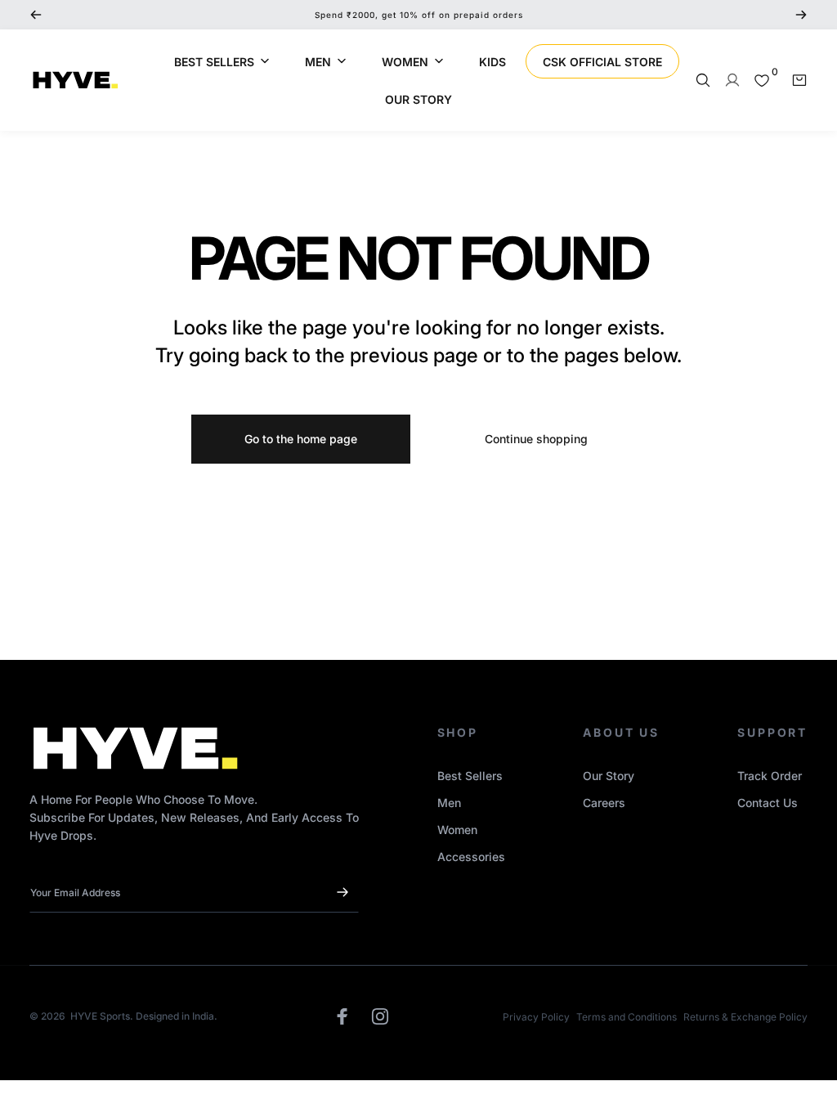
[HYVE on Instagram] (380, 1016)
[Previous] (36, 14)
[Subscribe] (342, 892)
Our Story (608, 776)
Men (449, 803)
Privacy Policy (536, 1017)
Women (457, 830)
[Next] (801, 14)
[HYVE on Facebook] (342, 1016)
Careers (604, 803)
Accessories (471, 857)
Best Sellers (470, 776)
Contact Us (767, 803)
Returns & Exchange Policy (745, 1017)
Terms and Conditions (626, 1017)
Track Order (769, 776)
